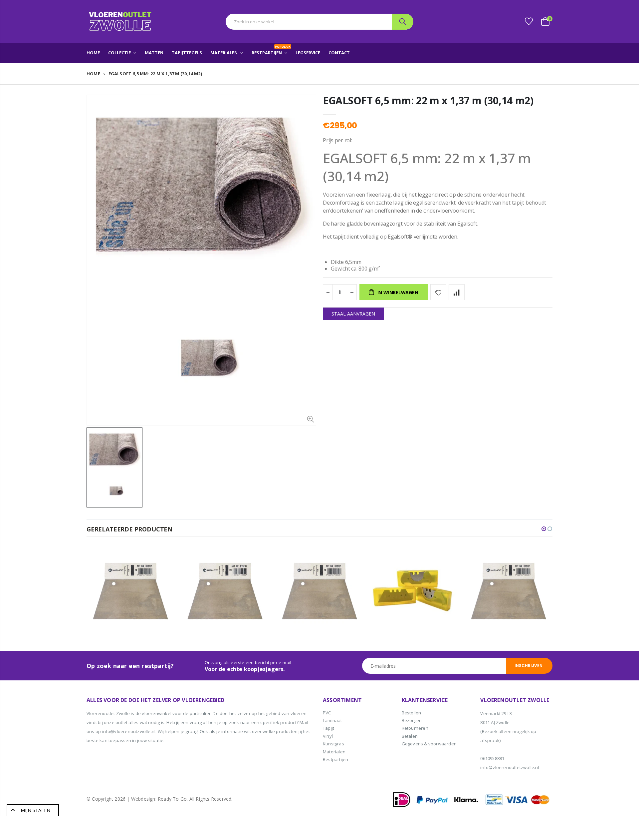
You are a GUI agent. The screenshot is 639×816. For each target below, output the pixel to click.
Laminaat (332, 720)
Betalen (410, 736)
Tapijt (328, 728)
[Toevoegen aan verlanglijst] (438, 292)
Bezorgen (412, 720)
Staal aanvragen (353, 314)
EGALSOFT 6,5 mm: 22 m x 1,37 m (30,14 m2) (428, 100)
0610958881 (492, 758)
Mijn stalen (35, 810)
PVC (327, 713)
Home (93, 74)
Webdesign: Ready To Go (159, 799)
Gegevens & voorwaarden (429, 744)
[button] (544, 529)
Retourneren (415, 728)
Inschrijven (528, 665)
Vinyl (328, 736)
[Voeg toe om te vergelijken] (457, 292)
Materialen (334, 752)
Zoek (402, 22)
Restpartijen (335, 759)
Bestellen (411, 713)
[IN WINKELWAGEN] (163, 558)
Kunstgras (333, 744)
